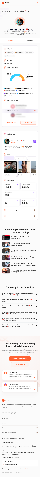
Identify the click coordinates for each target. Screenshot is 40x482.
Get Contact (28, 122)
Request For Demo (19, 358)
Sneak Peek (18, 364)
